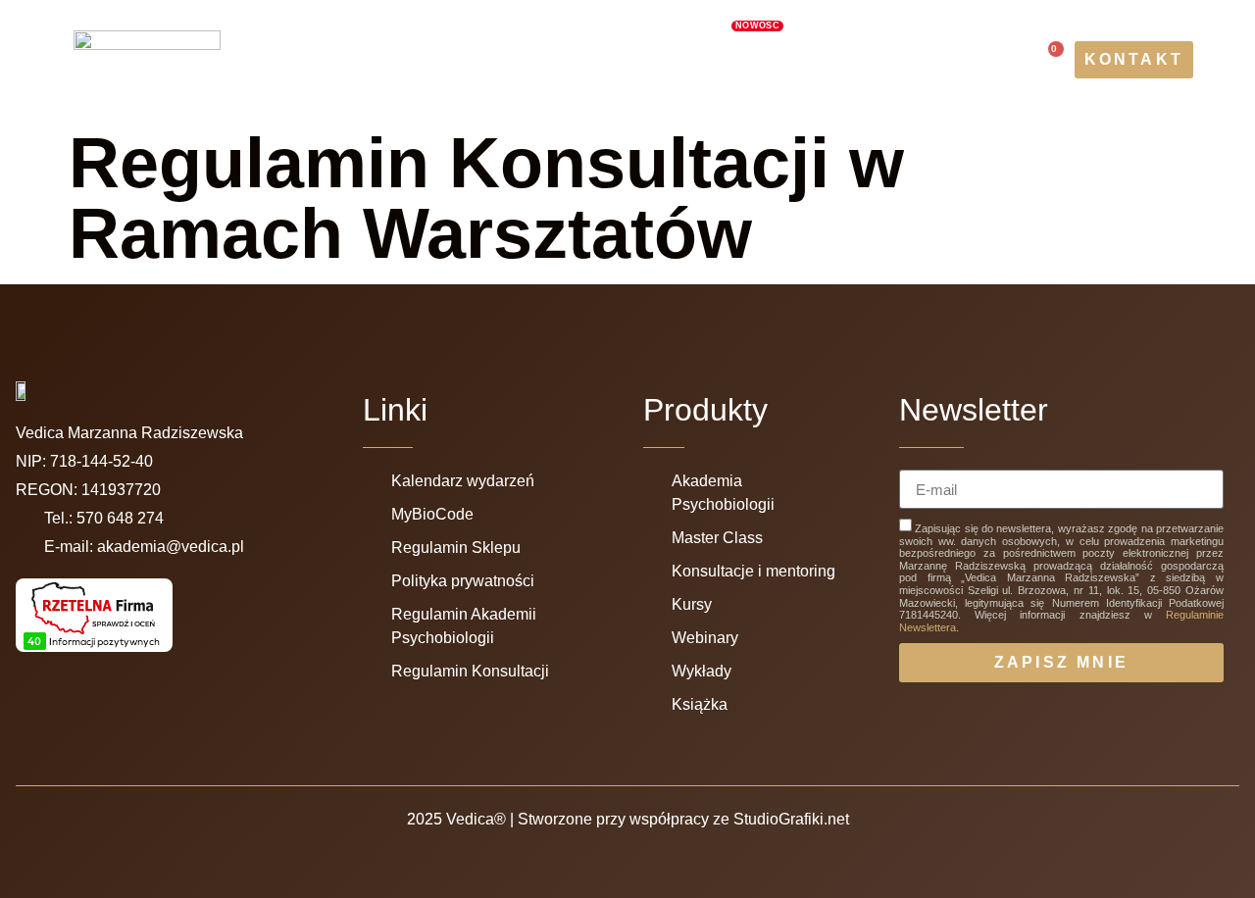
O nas (295, 37)
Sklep (684, 82)
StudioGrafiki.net (791, 819)
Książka (525, 82)
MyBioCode (712, 34)
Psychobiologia (423, 37)
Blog (609, 82)
